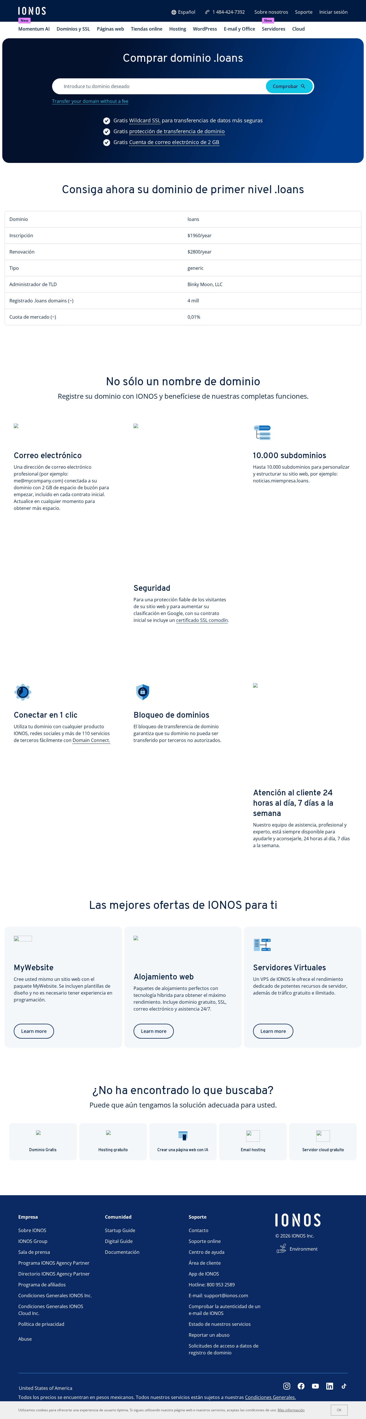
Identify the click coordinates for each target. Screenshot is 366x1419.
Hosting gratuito (113, 1150)
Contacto (198, 1230)
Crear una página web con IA (182, 1150)
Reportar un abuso (209, 1335)
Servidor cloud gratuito (323, 1150)
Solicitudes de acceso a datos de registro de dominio (223, 1349)
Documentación (122, 1252)
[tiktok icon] (344, 1388)
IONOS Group (32, 1241)
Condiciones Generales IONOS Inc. (55, 1295)
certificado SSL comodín (202, 620)
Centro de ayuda (206, 1252)
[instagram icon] (287, 1388)
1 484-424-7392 (228, 12)
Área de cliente (205, 1263)
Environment (304, 1249)
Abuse (25, 1339)
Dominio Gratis (43, 1150)
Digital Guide (119, 1241)
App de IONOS (204, 1274)
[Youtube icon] (315, 1388)
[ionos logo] (32, 11)
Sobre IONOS (32, 1230)
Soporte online (205, 1241)
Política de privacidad (41, 1324)
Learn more (34, 1031)
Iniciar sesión (333, 12)
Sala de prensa (34, 1252)
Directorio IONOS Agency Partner (54, 1274)
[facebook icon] (301, 1388)
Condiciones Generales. (270, 1397)
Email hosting (253, 1150)
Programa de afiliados (42, 1285)
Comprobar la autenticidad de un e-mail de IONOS (224, 1309)
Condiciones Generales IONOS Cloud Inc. (50, 1309)
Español (186, 12)
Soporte (304, 12)
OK (339, 1410)
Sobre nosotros (271, 12)
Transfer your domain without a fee (90, 101)
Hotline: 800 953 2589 (212, 1285)
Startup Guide (120, 1230)
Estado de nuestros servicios (220, 1324)
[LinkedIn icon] (329, 1388)
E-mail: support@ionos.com (218, 1295)
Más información (291, 1410)
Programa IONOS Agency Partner (53, 1263)
